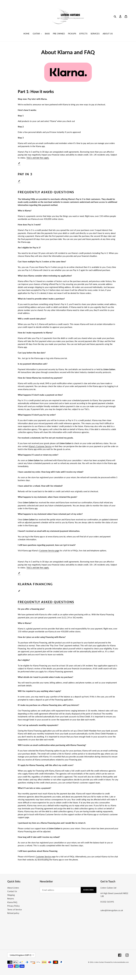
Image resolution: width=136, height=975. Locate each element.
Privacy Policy (13, 906)
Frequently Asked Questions (46, 602)
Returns (10, 898)
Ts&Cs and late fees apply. (37, 158)
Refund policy (13, 913)
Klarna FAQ (12, 902)
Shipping (11, 895)
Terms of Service (14, 909)
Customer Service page (49, 550)
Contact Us (12, 891)
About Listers (13, 888)
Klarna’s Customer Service (40, 446)
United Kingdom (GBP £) (20, 955)
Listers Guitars (99, 962)
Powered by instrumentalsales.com (117, 962)
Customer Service (43, 856)
